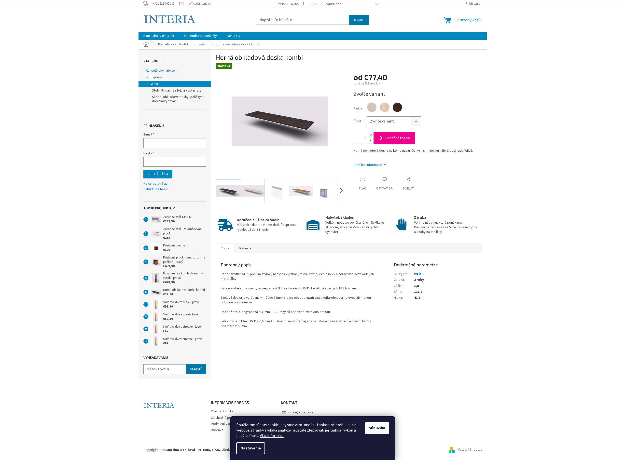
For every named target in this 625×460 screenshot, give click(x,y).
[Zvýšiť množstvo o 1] (371, 135)
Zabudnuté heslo (155, 189)
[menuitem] (159, 36)
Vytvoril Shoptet (470, 449)
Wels (154, 83)
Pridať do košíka (397, 138)
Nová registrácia (155, 183)
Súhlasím (377, 428)
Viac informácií (272, 435)
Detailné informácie (368, 164)
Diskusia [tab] (245, 248)
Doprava (217, 430)
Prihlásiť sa (157, 174)
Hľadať (359, 20)
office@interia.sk (300, 412)
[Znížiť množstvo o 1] (371, 141)
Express (157, 77)
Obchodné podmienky (324, 4)
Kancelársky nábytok (161, 70)
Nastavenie (250, 448)
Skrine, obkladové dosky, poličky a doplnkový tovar (177, 99)
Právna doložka (286, 4)
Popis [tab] (225, 248)
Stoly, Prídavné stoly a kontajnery (176, 90)
